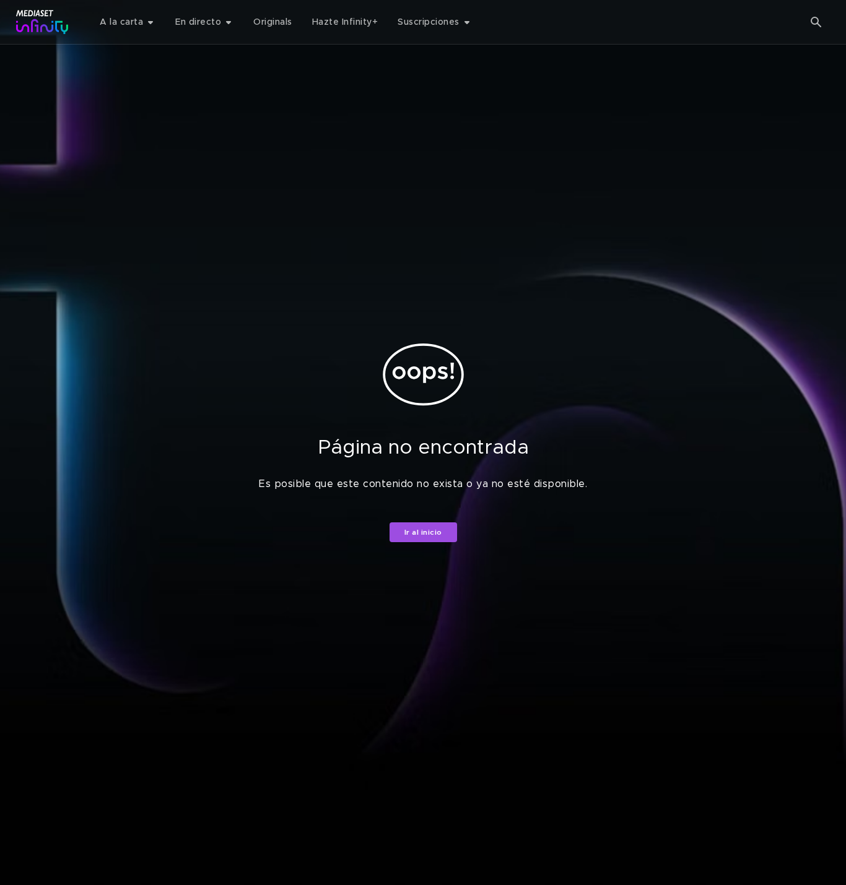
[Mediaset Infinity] (42, 22)
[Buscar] (816, 22)
